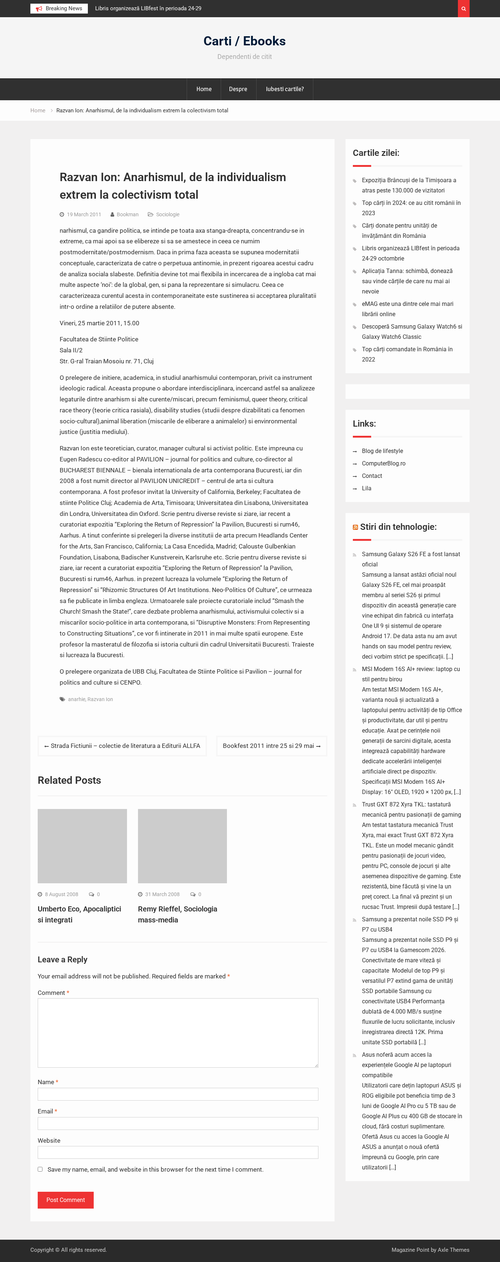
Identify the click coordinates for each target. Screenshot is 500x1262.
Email (47, 1111)
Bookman (128, 214)
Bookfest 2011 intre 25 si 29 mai (268, 745)
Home (204, 89)
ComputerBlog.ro (384, 463)
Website (49, 1140)
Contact (372, 475)
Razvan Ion (100, 699)
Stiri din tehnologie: (398, 527)
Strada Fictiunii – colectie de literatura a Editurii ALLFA (125, 745)
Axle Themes (454, 1250)
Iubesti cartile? (285, 89)
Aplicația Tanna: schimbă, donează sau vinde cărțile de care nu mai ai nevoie (407, 281)
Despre (238, 89)
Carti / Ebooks (245, 41)
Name (48, 1082)
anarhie (76, 699)
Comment (53, 992)
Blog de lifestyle (382, 450)
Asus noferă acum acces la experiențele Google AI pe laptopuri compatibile (406, 1065)
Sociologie (167, 214)
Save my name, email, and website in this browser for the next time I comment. (156, 1169)
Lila (367, 488)
